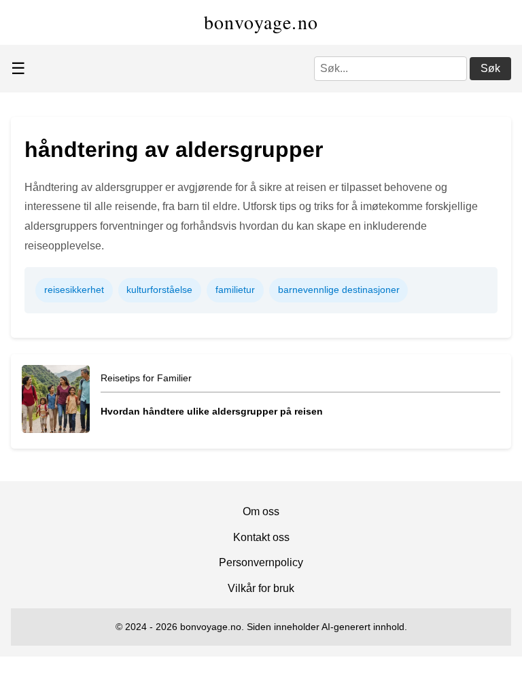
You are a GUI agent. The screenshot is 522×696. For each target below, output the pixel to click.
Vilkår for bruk (261, 588)
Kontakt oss (261, 537)
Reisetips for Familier (146, 377)
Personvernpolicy (261, 562)
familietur (235, 289)
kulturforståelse (159, 289)
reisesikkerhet (74, 289)
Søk (490, 68)
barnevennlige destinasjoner (339, 289)
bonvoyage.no (261, 22)
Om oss (261, 511)
